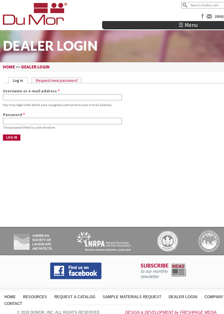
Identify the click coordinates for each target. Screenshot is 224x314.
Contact (13, 303)
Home (10, 297)
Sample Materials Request (132, 297)
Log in (20, 80)
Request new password (56, 80)
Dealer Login (183, 297)
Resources (35, 297)
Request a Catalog (74, 297)
